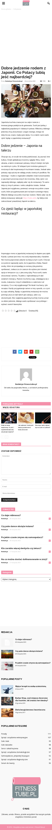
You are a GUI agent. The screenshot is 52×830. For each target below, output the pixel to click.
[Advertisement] (26, 38)
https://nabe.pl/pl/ (29, 198)
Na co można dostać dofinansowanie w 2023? (24, 559)
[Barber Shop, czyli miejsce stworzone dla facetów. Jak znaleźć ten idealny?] (7, 701)
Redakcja (4, 518)
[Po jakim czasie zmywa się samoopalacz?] (7, 666)
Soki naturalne (6, 745)
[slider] (8, 310)
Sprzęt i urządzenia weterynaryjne (14, 737)
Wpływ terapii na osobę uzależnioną (30, 686)
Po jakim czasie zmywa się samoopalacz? (22, 537)
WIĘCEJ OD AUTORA (11, 407)
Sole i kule (5, 741)
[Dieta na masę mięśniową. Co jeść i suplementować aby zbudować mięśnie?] (9, 417)
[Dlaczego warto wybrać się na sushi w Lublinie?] (43, 417)
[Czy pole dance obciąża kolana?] (7, 654)
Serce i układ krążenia (9, 748)
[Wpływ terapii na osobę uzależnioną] (7, 689)
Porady (4, 734)
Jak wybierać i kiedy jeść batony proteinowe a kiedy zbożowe (25, 428)
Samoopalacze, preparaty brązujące (15, 756)
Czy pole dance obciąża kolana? (17, 526)
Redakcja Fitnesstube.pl (13, 81)
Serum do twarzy (8, 763)
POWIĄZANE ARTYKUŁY (13, 404)
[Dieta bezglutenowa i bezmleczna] (7, 713)
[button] (48, 3)
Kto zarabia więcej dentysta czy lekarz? (21, 548)
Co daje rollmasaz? (11, 515)
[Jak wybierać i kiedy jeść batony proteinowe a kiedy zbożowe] (26, 417)
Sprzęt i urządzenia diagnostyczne (14, 759)
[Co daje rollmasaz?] (7, 642)
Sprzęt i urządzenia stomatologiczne (15, 752)
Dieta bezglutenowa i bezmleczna (30, 710)
